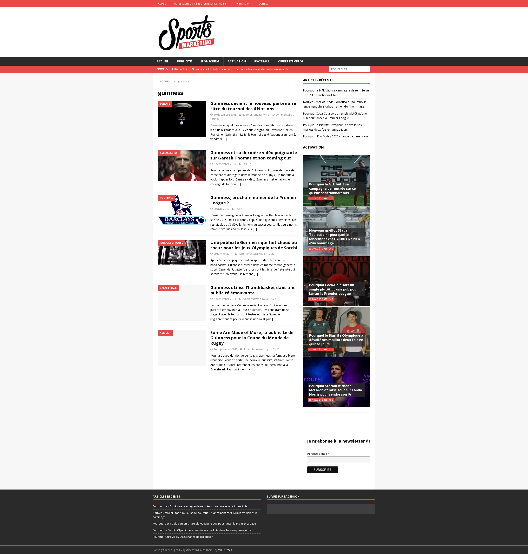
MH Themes (225, 550)
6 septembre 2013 (225, 299)
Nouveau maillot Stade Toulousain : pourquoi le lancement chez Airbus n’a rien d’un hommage (334, 236)
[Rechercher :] (349, 69)
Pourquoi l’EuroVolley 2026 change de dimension (335, 136)
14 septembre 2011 (225, 349)
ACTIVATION (313, 147)
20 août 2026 (319, 248)
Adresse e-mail (318, 454)
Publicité (184, 61)
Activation (237, 61)
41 (242, 209)
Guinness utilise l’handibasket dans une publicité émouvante (253, 290)
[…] (225, 139)
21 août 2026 (319, 198)
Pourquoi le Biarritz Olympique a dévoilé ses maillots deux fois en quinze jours (336, 339)
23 (272, 253)
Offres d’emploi (290, 61)
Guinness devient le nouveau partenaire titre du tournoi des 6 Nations (253, 106)
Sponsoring (209, 61)
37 (249, 164)
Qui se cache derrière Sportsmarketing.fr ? (200, 3)
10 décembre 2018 (225, 114)
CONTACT (264, 3)
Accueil (163, 61)
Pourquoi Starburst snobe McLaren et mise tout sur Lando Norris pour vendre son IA (335, 390)
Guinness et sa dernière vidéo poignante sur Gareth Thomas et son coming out (253, 155)
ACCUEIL (161, 3)
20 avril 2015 (221, 209)
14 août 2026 (319, 399)
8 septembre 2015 (225, 164)
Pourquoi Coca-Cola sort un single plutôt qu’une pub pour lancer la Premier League (333, 289)
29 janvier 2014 (223, 253)
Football (262, 61)
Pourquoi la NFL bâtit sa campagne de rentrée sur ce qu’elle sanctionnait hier (332, 188)
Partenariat (243, 3)
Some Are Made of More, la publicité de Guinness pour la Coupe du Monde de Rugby (251, 338)
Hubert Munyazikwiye (255, 114)
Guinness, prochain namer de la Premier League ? (253, 200)
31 (278, 349)
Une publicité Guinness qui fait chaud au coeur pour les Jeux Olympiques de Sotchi (253, 245)
